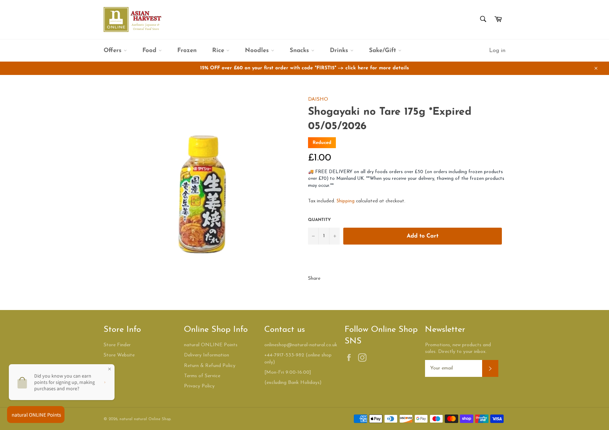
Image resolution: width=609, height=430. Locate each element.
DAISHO (318, 99)
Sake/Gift (383, 50)
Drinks (340, 50)
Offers (114, 50)
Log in (497, 50)
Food (150, 50)
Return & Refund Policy (209, 365)
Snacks (300, 50)
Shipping (346, 201)
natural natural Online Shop (145, 419)
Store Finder (117, 345)
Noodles (258, 50)
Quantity (319, 220)
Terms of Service (202, 376)
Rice (219, 50)
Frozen (187, 50)
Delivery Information (206, 355)
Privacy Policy (199, 386)
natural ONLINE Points (211, 345)
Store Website (119, 355)
